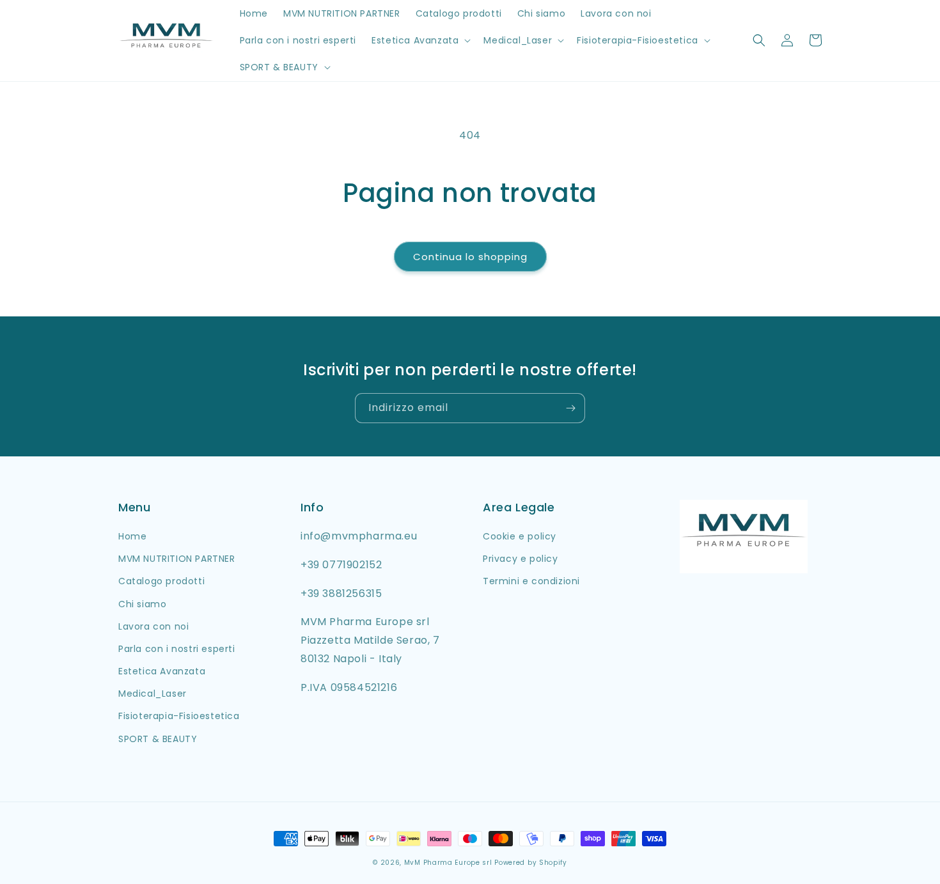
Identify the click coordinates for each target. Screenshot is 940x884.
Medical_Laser (152, 693)
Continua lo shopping (470, 256)
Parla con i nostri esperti (176, 648)
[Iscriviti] (570, 408)
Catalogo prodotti (161, 581)
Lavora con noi (153, 626)
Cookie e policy (519, 536)
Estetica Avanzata (161, 671)
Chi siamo (142, 604)
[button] (420, 40)
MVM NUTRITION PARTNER (176, 558)
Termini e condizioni (531, 581)
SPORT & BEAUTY (157, 739)
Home (132, 536)
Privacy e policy (520, 558)
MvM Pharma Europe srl (448, 862)
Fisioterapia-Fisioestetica (179, 716)
